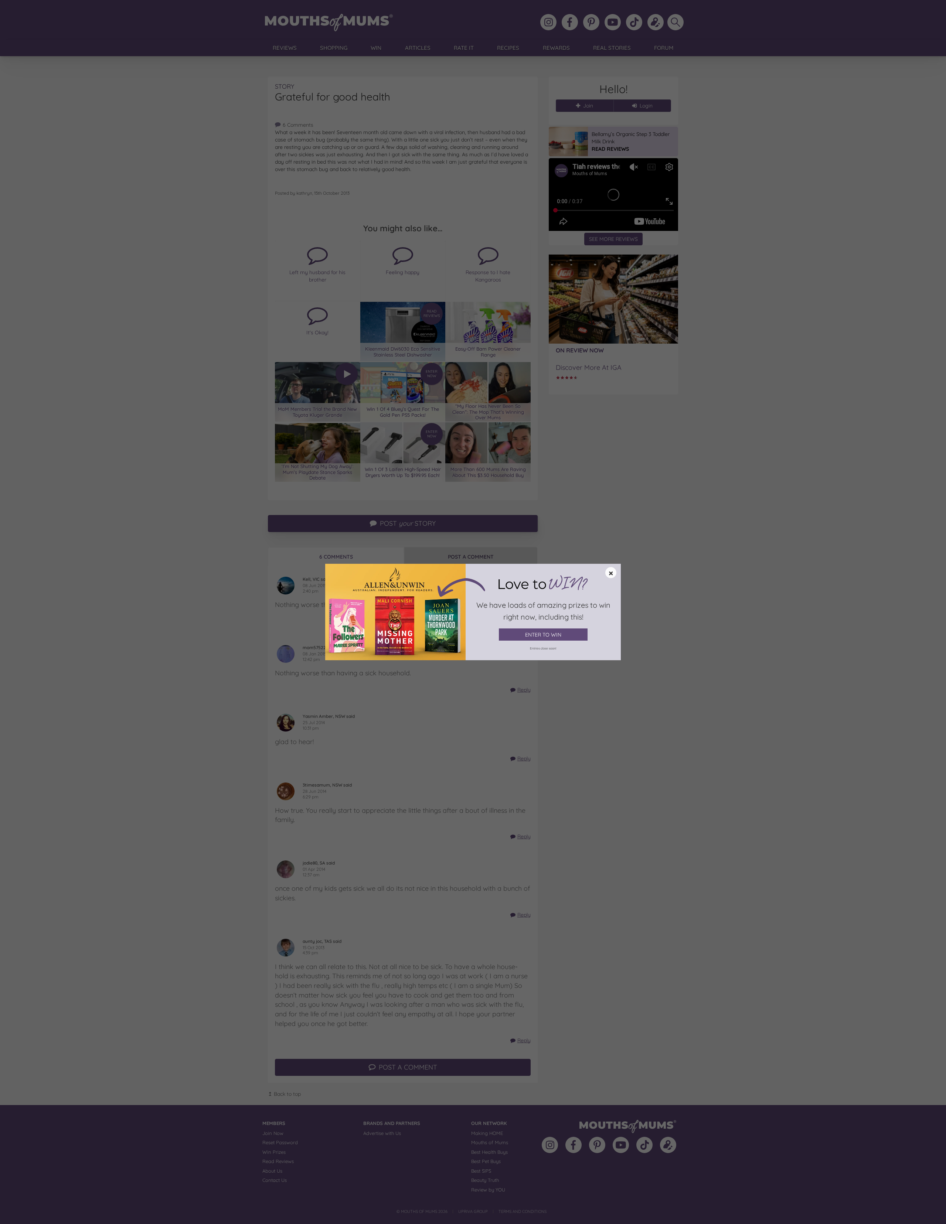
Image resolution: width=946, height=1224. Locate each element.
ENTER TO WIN (543, 634)
